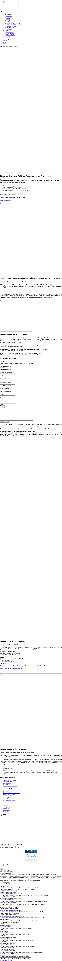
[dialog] (31, 914)
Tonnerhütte (31, 858)
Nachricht (2, 407)
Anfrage (5, 805)
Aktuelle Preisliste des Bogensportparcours (11, 668)
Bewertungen (6, 811)
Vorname (5, 382)
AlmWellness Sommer (9, 796)
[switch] (31, 888)
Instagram (5, 865)
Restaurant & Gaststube (9, 800)
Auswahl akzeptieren (5, 958)
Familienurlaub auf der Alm (10, 786)
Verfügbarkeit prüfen (5, 200)
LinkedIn (2, 361)
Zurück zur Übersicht (7, 960)
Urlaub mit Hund (7, 781)
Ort (1, 401)
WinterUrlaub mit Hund (9, 794)
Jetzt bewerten (31, 861)
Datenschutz (6, 810)
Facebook (5, 864)
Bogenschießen (7, 783)
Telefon (5, 391)
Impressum (6, 808)
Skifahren (5, 791)
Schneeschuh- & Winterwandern (11, 793)
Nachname (6, 385)
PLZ (1, 398)
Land (1, 404)
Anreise (5, 366)
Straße (1, 394)
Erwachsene (6, 372)
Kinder (2, 375)
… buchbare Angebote (9, 798)
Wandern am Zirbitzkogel (9, 780)
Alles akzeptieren (26, 958)
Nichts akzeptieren (16, 958)
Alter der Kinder (4, 379)
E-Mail (5, 388)
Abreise (5, 369)
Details (13, 893)
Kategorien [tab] (6, 883)
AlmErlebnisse (7, 784)
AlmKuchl (6, 797)
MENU (5, 43)
